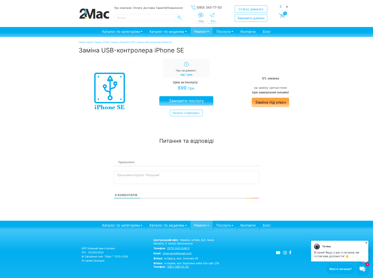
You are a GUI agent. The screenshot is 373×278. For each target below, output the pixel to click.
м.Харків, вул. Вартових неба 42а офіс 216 (186, 263)
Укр (201, 21)
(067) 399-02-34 (178, 266)
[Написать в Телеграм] (212, 15)
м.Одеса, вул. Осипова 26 (175, 258)
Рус (213, 21)
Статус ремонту (251, 9)
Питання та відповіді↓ (186, 112)
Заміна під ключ (270, 102)
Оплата (137, 7)
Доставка (149, 7)
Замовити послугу (186, 100)
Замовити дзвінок (251, 18)
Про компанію (123, 7)
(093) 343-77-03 (209, 7)
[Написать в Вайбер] (200, 15)
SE (180, 18)
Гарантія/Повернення (169, 7)
